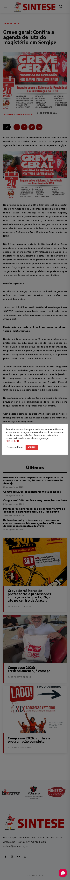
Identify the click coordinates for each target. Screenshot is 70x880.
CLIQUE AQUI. (13, 441)
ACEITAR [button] (32, 447)
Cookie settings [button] (15, 447)
